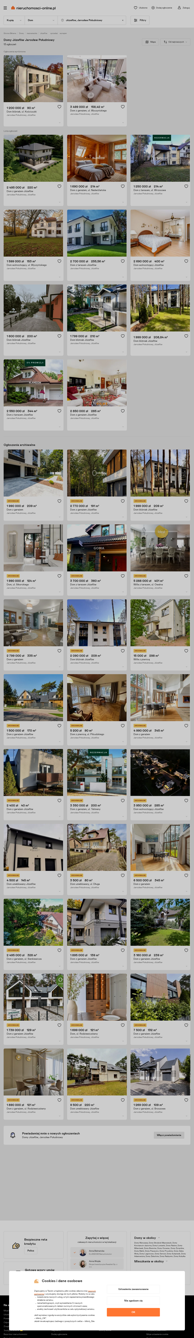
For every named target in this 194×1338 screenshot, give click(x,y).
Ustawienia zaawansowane (133, 1289)
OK (133, 1312)
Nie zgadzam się (133, 1301)
